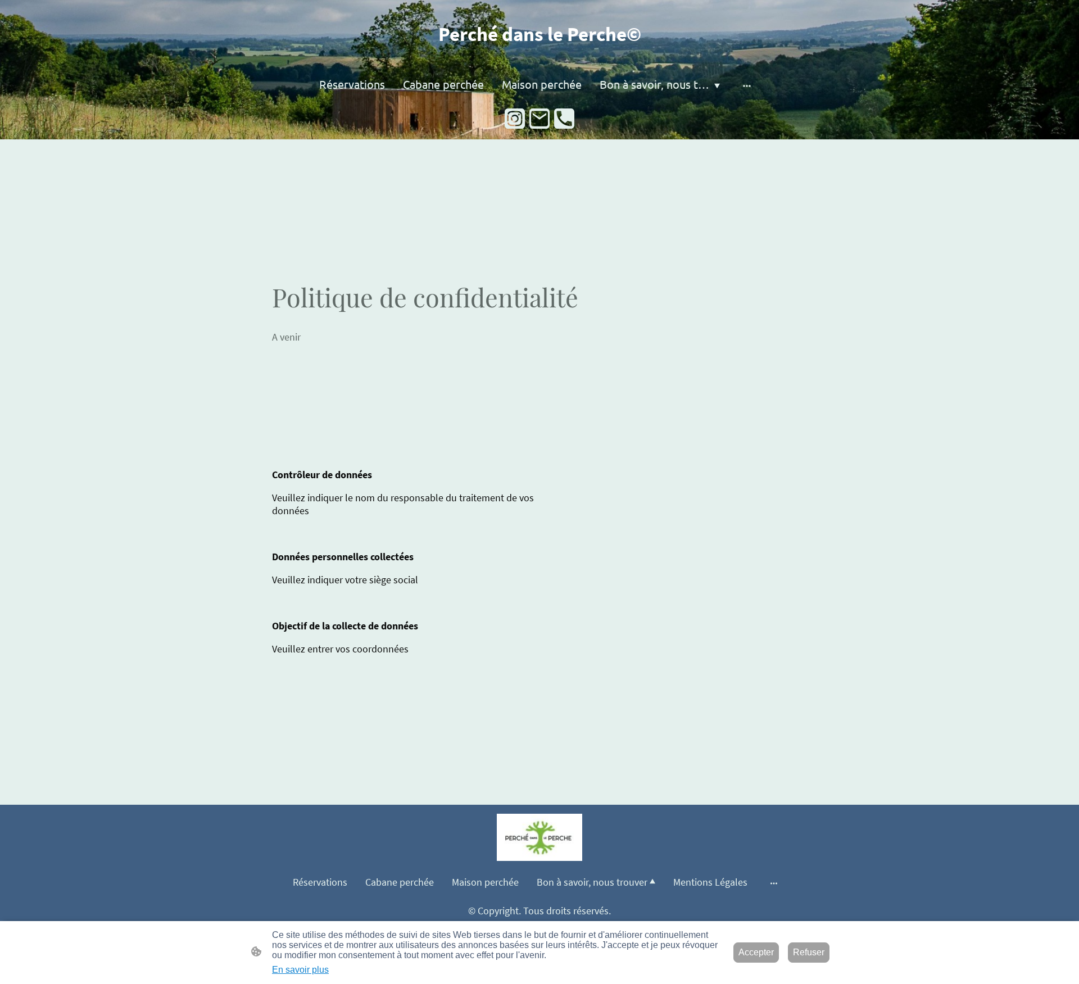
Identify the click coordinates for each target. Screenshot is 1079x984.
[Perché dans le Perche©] (540, 57)
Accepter (756, 952)
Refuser (808, 952)
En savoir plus (300, 969)
